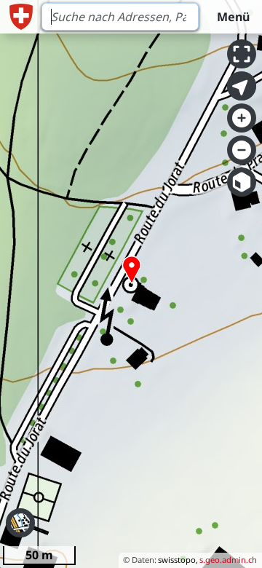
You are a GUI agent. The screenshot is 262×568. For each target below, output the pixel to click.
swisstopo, (178, 559)
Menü (233, 17)
